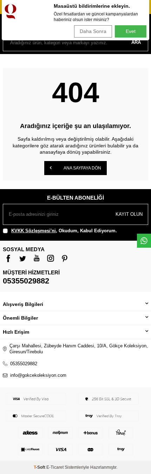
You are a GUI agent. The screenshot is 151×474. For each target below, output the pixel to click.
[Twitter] (22, 258)
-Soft (40, 467)
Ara (136, 42)
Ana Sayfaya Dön (82, 168)
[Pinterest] (64, 258)
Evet (131, 31)
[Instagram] (50, 258)
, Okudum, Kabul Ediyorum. (64, 230)
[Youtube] (36, 258)
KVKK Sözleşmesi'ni (33, 230)
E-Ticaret (55, 467)
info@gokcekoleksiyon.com (38, 375)
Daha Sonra (93, 31)
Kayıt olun (129, 214)
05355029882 (26, 280)
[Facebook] (8, 258)
